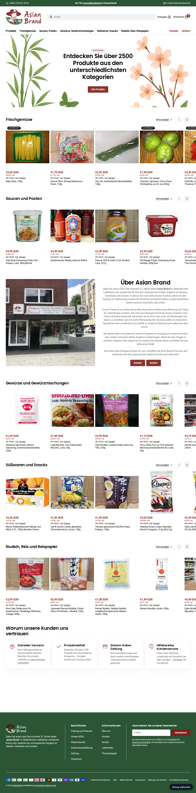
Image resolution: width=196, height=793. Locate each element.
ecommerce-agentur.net (46, 785)
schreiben (178, 659)
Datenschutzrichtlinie (141, 742)
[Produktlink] (27, 154)
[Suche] (50, 17)
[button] (164, 17)
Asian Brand (18, 785)
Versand (22, 178)
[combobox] (104, 17)
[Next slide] (187, 119)
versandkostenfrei (92, 3)
